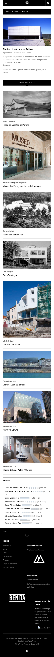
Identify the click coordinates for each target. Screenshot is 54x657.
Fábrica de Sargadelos (13, 235)
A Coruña (6, 381)
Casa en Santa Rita (13, 523)
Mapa (5, 549)
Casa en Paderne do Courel (16, 487)
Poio (4, 271)
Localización (7, 556)
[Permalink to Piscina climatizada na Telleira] (27, 32)
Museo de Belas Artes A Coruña (17, 470)
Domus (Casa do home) (14, 385)
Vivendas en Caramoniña (15, 501)
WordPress (32, 641)
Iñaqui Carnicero (29, 69)
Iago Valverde (7, 52)
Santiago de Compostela (18, 182)
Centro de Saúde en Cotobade (17, 508)
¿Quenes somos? (9, 567)
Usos (5, 552)
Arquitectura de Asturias (35, 550)
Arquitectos (7, 545)
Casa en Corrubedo (11, 344)
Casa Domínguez (11, 275)
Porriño (5, 121)
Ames (29, 52)
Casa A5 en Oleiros (13, 505)
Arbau (14, 69)
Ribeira (12, 341)
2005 (9, 69)
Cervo (5, 231)
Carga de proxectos (10, 563)
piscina (38, 69)
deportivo (20, 69)
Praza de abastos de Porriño (16, 125)
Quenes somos (32, 579)
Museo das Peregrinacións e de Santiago (22, 186)
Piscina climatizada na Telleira (18, 49)
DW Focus (27, 3)
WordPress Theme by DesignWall (27, 644)
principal (12, 121)
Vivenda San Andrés (13, 515)
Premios (6, 560)
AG (27, 651)
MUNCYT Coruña (10, 430)
